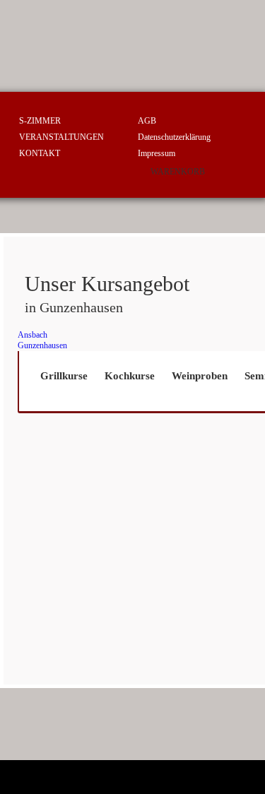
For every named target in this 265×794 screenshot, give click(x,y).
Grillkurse (64, 375)
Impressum (156, 153)
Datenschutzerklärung (174, 137)
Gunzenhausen (42, 345)
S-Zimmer (40, 121)
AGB (147, 121)
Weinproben (200, 375)
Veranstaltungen (61, 137)
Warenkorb (178, 172)
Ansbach (32, 335)
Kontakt (39, 153)
